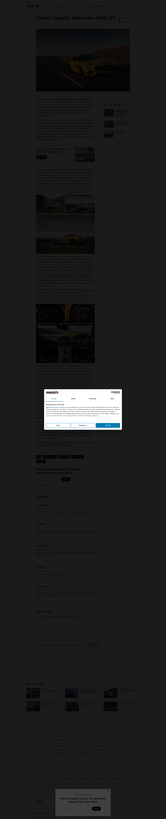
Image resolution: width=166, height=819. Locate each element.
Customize (82, 425)
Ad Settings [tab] (92, 398)
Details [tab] (73, 398)
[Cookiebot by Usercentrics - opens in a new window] (112, 392)
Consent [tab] (53, 398)
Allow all (107, 425)
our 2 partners (55, 407)
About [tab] (112, 398)
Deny (58, 425)
